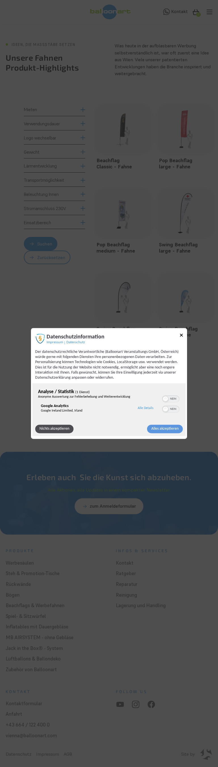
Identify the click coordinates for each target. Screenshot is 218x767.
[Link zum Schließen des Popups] (181, 336)
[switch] (171, 398)
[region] (109, 402)
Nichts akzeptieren (54, 429)
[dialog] (109, 383)
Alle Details (146, 408)
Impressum (55, 342)
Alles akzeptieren (165, 429)
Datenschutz (75, 342)
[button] (165, 399)
